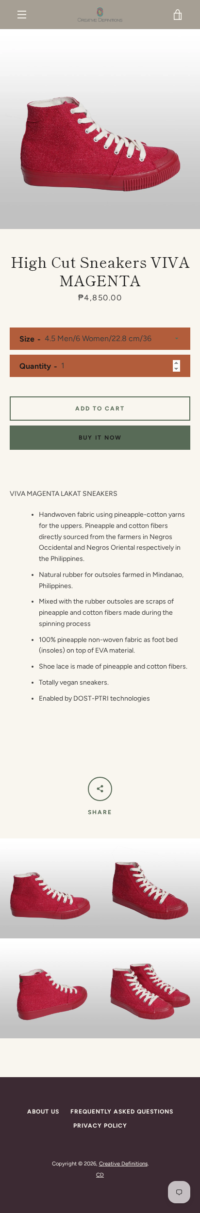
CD (100, 1174)
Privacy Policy (100, 1125)
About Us (43, 1111)
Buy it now (100, 437)
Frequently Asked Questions (121, 1111)
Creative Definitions (123, 1163)
